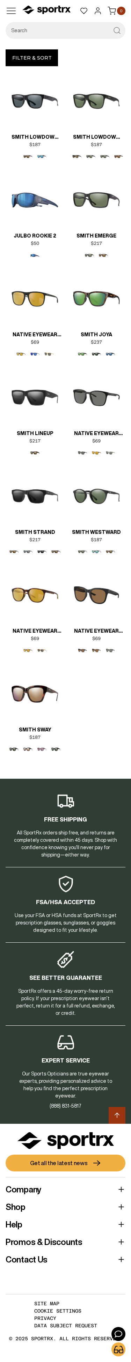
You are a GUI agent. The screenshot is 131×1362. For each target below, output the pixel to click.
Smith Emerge (96, 235)
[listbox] (34, 156)
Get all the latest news (58, 1163)
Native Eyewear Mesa (35, 335)
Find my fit (118, 1349)
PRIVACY (45, 1318)
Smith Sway (35, 729)
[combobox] (65, 30)
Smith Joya (96, 334)
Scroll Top (117, 1115)
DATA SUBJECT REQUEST (65, 1325)
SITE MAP (46, 1303)
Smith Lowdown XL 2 (96, 138)
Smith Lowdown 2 (35, 138)
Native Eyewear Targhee (35, 631)
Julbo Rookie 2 (35, 235)
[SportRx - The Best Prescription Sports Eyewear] (46, 11)
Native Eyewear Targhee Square (96, 434)
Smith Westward (96, 532)
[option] (28, 156)
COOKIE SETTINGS (57, 1311)
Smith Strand (35, 532)
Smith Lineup (35, 433)
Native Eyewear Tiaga (96, 631)
